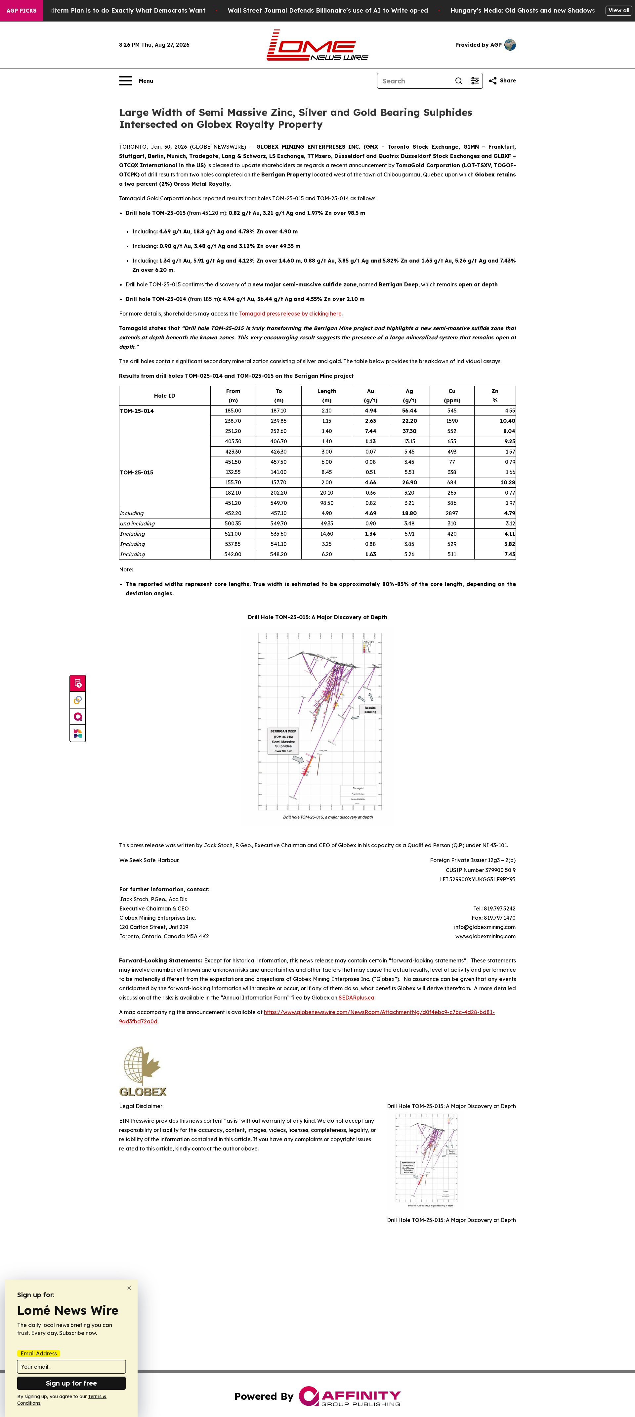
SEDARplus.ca (356, 997)
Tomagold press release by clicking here (290, 313)
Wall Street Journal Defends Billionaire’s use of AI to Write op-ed (328, 10)
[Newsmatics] (77, 733)
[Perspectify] (77, 700)
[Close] (129, 1288)
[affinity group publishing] (77, 716)
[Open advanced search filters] (475, 80)
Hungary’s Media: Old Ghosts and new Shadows (522, 10)
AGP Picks (21, 10)
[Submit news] (77, 683)
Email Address (39, 1353)
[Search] (459, 80)
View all (619, 10)
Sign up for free (71, 1383)
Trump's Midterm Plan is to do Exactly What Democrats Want (111, 10)
